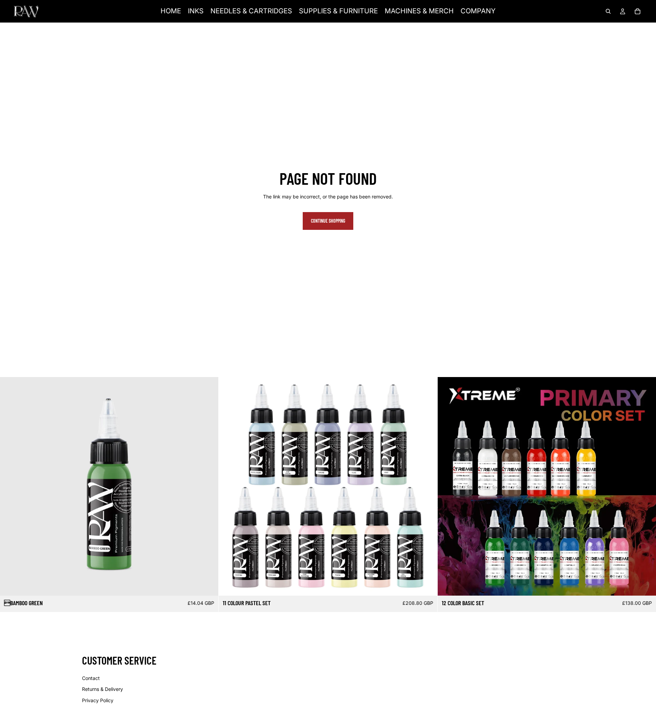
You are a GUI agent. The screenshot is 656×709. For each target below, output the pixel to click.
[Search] (608, 11)
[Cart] (637, 11)
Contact (91, 678)
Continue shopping (328, 221)
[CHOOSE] (645, 585)
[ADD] (208, 585)
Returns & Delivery (102, 689)
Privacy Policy (97, 700)
